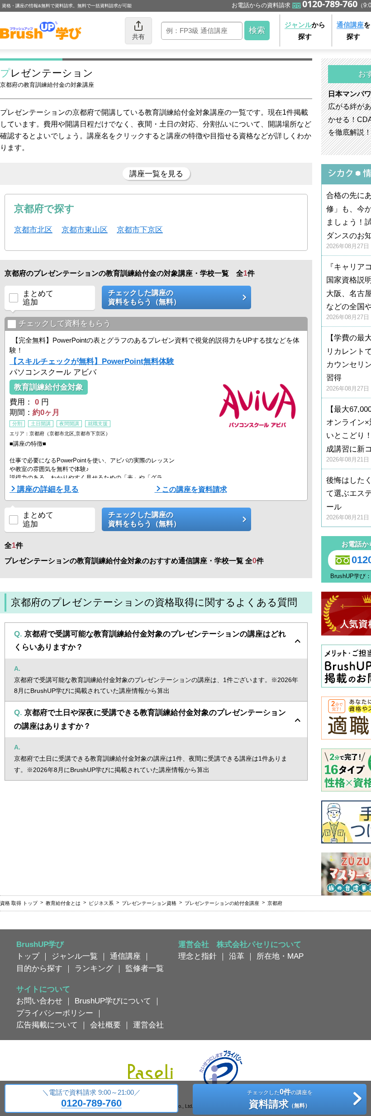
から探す (305, 30)
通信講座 (125, 956)
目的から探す (39, 968)
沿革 (236, 956)
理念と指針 (197, 956)
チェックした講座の (144, 297)
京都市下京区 (140, 230)
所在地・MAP (280, 956)
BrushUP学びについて (113, 1001)
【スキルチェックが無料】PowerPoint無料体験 (92, 361)
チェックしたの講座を (280, 1099)
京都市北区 (33, 230)
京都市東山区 (85, 230)
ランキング (94, 968)
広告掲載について (47, 1025)
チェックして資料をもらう (65, 324)
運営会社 (148, 1025)
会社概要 (105, 1025)
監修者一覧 (144, 968)
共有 (138, 36)
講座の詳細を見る (48, 489)
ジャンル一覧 (75, 956)
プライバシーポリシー (54, 1013)
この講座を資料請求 (194, 489)
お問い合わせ (39, 1001)
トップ (27, 956)
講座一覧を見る (156, 174)
